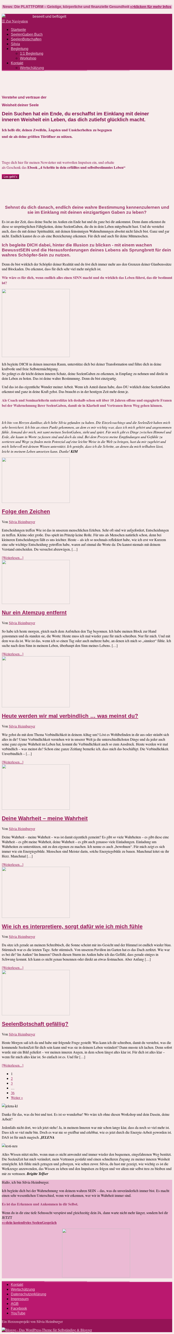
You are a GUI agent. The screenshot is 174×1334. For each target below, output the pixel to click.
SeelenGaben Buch (27, 34)
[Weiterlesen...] (12, 557)
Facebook (19, 1308)
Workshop (28, 58)
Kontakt (17, 63)
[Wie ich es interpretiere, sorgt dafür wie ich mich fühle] (36, 916)
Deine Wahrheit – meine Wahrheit (45, 818)
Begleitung (19, 49)
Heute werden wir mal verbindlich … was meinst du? (70, 716)
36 (12, 1092)
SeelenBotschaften (26, 39)
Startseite (18, 30)
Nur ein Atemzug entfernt (34, 612)
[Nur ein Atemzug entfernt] (36, 602)
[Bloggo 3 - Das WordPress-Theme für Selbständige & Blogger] (47, 1329)
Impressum (20, 1299)
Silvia (15, 44)
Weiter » (17, 1097)
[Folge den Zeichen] (36, 501)
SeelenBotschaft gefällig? (35, 1024)
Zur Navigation (15, 21)
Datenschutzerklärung (28, 1294)
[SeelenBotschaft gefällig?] (36, 1013)
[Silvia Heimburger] (17, 16)
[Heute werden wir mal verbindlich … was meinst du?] (36, 705)
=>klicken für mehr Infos (150, 7)
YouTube (18, 1313)
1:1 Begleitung (31, 53)
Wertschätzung (32, 68)
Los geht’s (10, 176)
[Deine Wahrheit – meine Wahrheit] (36, 808)
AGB (15, 1304)
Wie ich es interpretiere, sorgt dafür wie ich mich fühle (72, 926)
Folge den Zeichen (26, 511)
